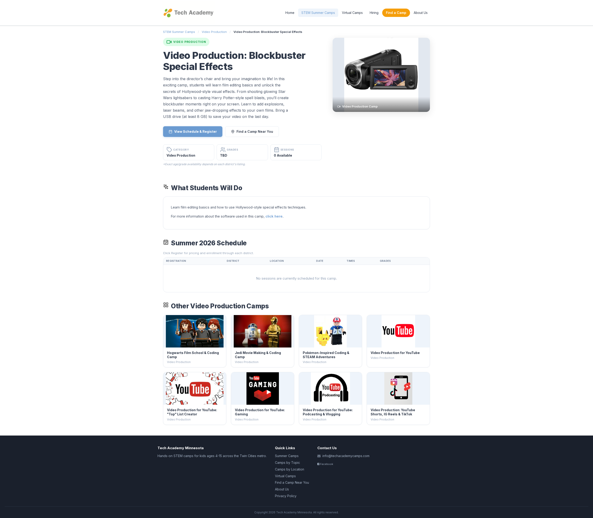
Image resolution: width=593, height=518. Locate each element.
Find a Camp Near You (255, 131)
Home (289, 13)
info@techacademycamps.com (345, 456)
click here (274, 216)
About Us (421, 13)
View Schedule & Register (195, 131)
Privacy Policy (285, 496)
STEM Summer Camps (318, 13)
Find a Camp (396, 13)
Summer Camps (287, 456)
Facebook (326, 464)
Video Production (214, 32)
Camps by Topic (287, 462)
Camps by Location (289, 469)
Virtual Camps (352, 13)
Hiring (374, 13)
